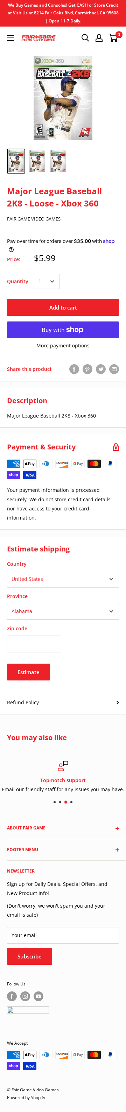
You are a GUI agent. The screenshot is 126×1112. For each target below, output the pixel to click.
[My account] (99, 38)
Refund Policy (23, 702)
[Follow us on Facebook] (12, 996)
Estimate (29, 672)
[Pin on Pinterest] (87, 369)
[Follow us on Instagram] (25, 996)
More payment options (63, 345)
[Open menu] (10, 38)
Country (17, 564)
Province (17, 596)
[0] (113, 38)
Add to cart (63, 307)
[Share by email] (114, 369)
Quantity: (18, 281)
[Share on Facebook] (74, 369)
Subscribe (30, 956)
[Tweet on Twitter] (101, 369)
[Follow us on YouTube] (38, 996)
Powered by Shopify (26, 1097)
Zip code (17, 628)
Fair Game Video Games (34, 219)
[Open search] (85, 38)
